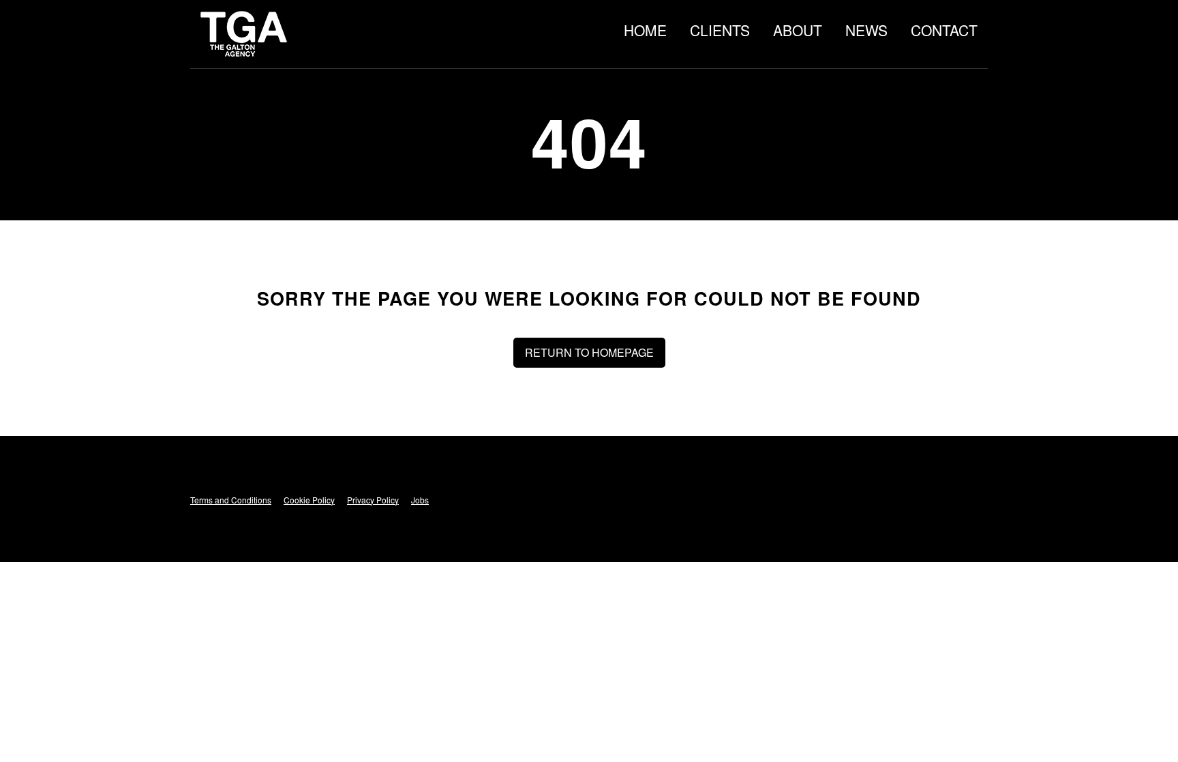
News (866, 30)
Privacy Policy (373, 499)
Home (645, 30)
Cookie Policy (309, 499)
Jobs (420, 499)
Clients (720, 30)
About (797, 30)
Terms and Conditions (230, 499)
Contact (944, 30)
